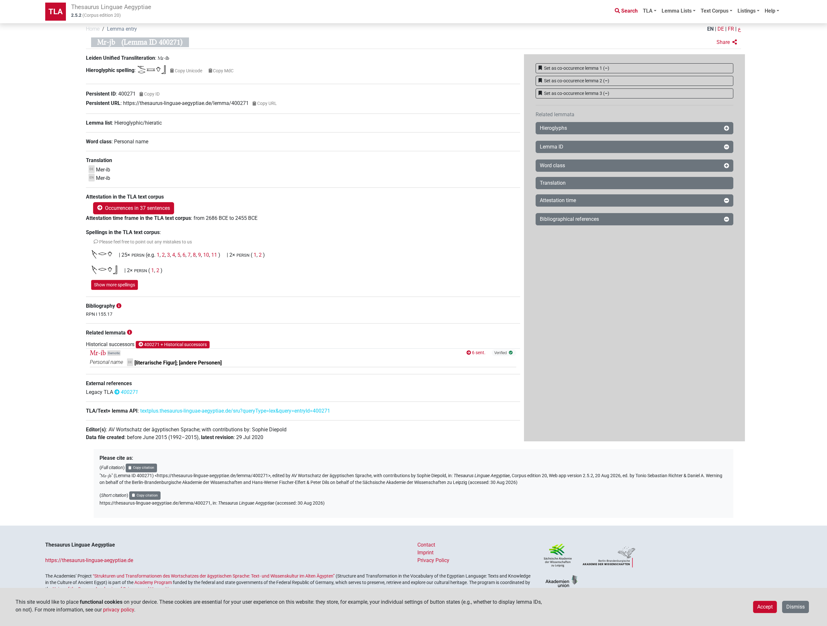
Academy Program (153, 582)
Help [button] (770, 11)
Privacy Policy (433, 560)
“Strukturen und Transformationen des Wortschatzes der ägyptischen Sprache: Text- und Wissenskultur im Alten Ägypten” (214, 576)
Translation (553, 183)
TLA (55, 11)
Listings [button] (747, 11)
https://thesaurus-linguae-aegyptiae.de (89, 560)
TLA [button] (648, 11)
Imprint (425, 552)
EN (710, 29)
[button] (726, 42)
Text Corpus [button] (714, 11)
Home (92, 29)
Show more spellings (114, 284)
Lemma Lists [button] (677, 11)
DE (720, 29)
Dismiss (795, 607)
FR (731, 29)
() (576, 68)
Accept (765, 607)
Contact (426, 545)
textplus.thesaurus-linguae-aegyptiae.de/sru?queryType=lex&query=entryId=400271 (235, 411)
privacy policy (118, 610)
